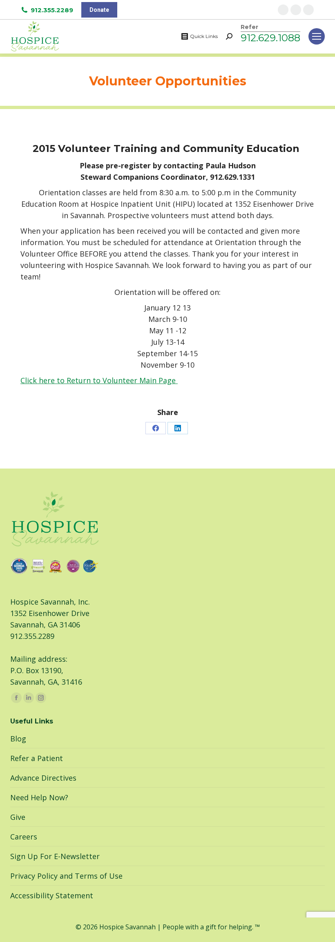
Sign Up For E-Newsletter (55, 856)
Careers (23, 837)
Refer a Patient (36, 758)
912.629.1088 (270, 38)
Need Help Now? (39, 797)
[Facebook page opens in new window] (283, 9)
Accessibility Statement (51, 895)
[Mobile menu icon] (316, 36)
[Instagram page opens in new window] (295, 9)
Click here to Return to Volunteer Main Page (99, 380)
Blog (18, 738)
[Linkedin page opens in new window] (308, 9)
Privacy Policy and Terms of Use (66, 876)
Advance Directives (43, 778)
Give (17, 817)
